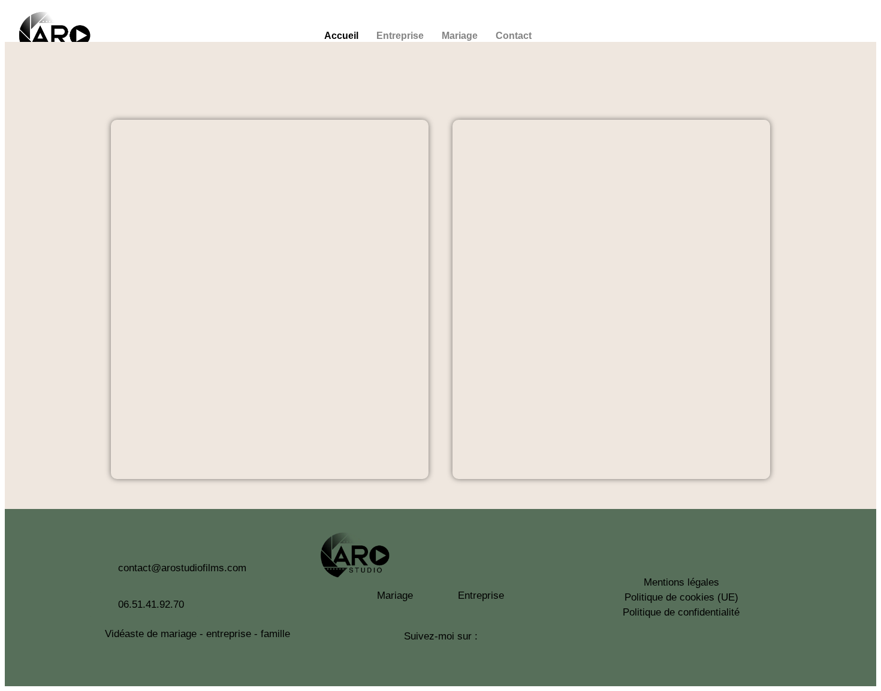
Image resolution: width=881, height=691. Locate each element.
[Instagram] (773, 35)
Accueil (341, 36)
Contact (514, 36)
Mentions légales (681, 582)
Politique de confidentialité (681, 612)
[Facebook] (805, 35)
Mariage (460, 36)
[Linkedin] (837, 35)
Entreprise (400, 36)
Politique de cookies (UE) (681, 597)
